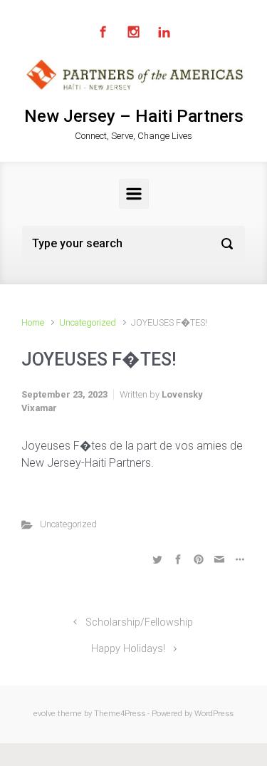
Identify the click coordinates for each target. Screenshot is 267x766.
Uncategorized (87, 322)
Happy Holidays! (128, 649)
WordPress (214, 713)
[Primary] (134, 194)
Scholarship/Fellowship (139, 622)
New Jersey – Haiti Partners (134, 116)
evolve (44, 713)
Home (32, 322)
